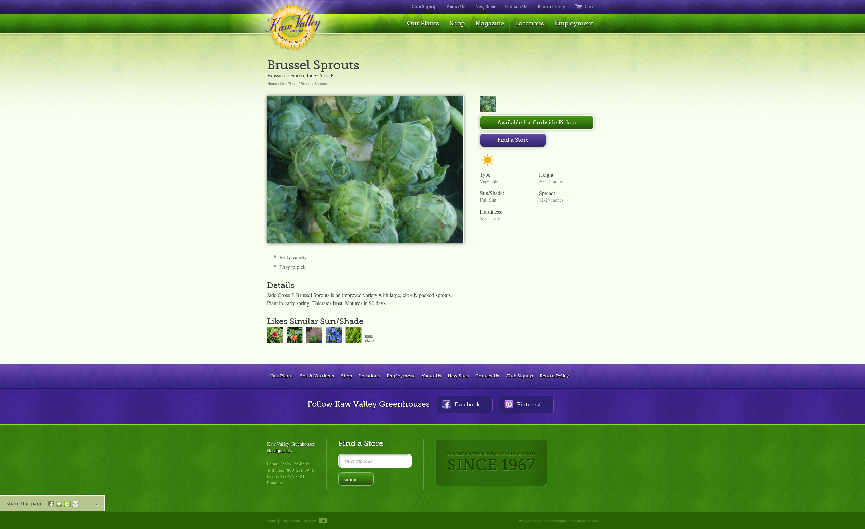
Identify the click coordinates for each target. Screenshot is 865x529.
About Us (456, 6)
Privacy (310, 520)
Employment (574, 23)
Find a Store (513, 140)
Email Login (290, 520)
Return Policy (551, 6)
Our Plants (423, 23)
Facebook (467, 405)
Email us (275, 483)
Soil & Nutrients (317, 375)
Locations (529, 23)
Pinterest (529, 405)
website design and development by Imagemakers (558, 520)
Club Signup (424, 6)
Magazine (489, 23)
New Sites (485, 6)
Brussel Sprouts (314, 84)
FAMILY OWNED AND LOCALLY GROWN (491, 462)
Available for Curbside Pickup (536, 123)
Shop (457, 23)
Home (272, 84)
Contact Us (516, 6)
